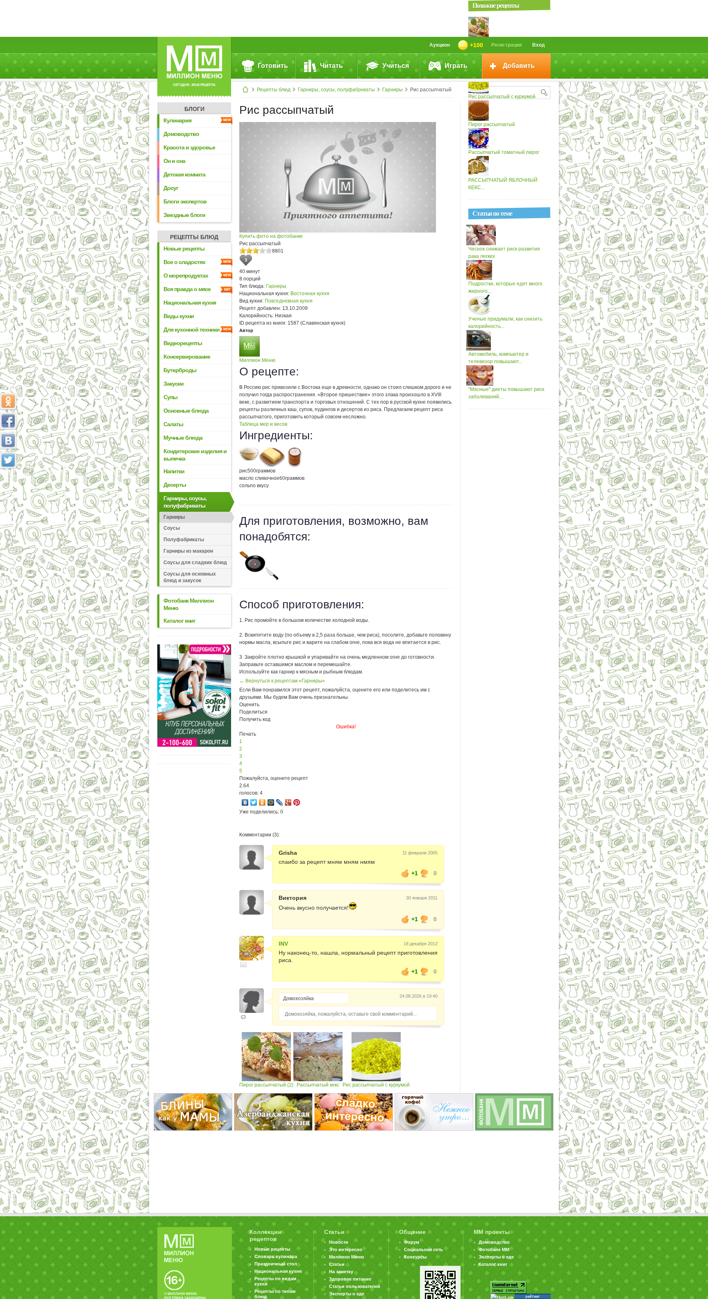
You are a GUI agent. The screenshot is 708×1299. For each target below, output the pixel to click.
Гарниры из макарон (188, 551)
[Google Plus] (288, 802)
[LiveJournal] (279, 802)
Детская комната (184, 174)
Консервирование (186, 356)
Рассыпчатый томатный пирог (503, 152)
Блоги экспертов (184, 201)
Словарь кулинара (275, 1256)
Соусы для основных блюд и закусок (189, 577)
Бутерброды (179, 370)
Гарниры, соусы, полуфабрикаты (336, 90)
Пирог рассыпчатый (491, 124)
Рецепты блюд (273, 90)
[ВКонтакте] (245, 802)
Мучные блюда (182, 437)
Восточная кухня (309, 293)
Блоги (194, 109)
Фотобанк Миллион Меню (188, 604)
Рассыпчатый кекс (318, 1085)
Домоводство (181, 134)
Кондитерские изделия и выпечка (195, 455)
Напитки (173, 471)
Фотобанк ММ (494, 1249)
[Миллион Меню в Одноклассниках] (8, 401)
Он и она (174, 161)
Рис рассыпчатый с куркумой (376, 1085)
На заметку (341, 1271)
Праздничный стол (275, 1263)
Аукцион (439, 45)
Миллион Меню (257, 360)
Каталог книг (179, 620)
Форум (411, 1242)
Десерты (174, 484)
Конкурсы (415, 1256)
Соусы (171, 528)
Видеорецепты (182, 343)
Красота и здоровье (189, 147)
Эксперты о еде (346, 1293)
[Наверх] (8, 496)
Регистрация (506, 45)
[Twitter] (254, 802)
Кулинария (177, 120)
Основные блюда (186, 410)
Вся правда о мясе (187, 289)
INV (283, 943)
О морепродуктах (185, 275)
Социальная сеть (423, 1249)
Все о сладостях (184, 262)
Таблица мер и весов (263, 424)
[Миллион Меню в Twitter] (8, 460)
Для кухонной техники (191, 329)
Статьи (337, 1264)
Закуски (173, 383)
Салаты (173, 424)
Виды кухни (178, 316)
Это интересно (345, 1249)
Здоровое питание (350, 1278)
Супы (170, 397)
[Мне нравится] (405, 873)
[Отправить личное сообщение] (243, 964)
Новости (338, 1242)
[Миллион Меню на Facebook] (8, 421)
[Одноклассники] (262, 802)
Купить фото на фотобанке (271, 236)
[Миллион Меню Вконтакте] (8, 440)
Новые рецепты (183, 248)
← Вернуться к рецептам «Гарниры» (282, 681)
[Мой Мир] (271, 802)
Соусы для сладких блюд (195, 562)
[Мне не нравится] (424, 873)
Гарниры (392, 90)
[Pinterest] (297, 802)
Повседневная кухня (289, 301)
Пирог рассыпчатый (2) (266, 1085)
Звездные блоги (184, 215)
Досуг (170, 188)
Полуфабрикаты (183, 539)
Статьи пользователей (354, 1286)
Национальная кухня (189, 302)
